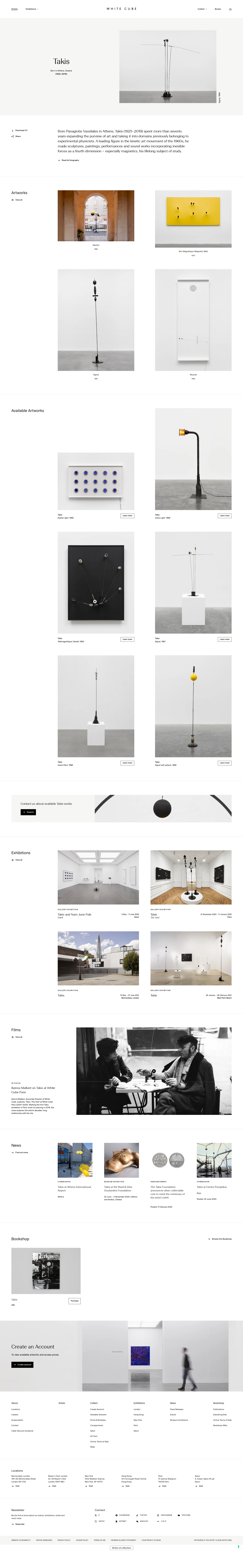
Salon (92, 1431)
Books (218, 9)
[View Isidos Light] (193, 459)
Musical (193, 375)
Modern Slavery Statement (123, 1540)
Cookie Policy (82, 1540)
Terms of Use (100, 1540)
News (173, 1403)
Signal (96, 375)
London (137, 1409)
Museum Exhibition (114, 1182)
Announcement (158, 1182)
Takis (14, 1300)
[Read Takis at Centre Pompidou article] (214, 1160)
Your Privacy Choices (151, 1540)
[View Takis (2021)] (98, 958)
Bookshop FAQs (220, 1425)
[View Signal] (96, 320)
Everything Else (220, 1415)
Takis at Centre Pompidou (212, 1187)
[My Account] (230, 9)
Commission (64, 1182)
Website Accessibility (21, 1540)
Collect (201, 9)
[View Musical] (193, 320)
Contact (14, 1425)
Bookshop (218, 1403)
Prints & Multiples (98, 1420)
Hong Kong (139, 1415)
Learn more (127, 516)
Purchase (74, 1301)
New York (138, 1420)
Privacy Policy (64, 1540)
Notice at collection (121, 1548)
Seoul (136, 917)
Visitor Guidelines (44, 1540)
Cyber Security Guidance (22, 1431)
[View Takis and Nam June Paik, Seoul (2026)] (98, 877)
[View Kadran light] (96, 481)
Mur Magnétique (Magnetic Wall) (193, 251)
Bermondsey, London (130, 998)
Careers (14, 1415)
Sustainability (17, 1420)
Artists (14, 9)
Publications (218, 1409)
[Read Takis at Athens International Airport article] (75, 1160)
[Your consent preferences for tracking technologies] (238, 1546)
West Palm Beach (224, 998)
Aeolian (96, 245)
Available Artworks (98, 1415)
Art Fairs (93, 1436)
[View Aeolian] (96, 215)
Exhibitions (31, 9)
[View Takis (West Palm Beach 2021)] (191, 958)
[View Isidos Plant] (96, 706)
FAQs (92, 1447)
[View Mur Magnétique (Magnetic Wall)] (193, 219)
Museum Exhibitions (179, 1420)
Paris (229, 917)
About (14, 1403)
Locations (15, 1409)
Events (173, 1415)
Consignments (96, 1425)
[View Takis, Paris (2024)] (191, 877)
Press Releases (176, 1409)
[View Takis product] (46, 1271)
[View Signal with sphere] (193, 706)
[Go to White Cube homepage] (121, 9)
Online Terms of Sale (99, 1442)
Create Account (97, 1409)
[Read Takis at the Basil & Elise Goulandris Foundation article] (121, 1160)
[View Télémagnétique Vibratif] (96, 583)
